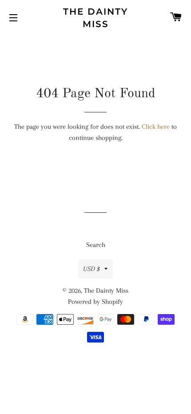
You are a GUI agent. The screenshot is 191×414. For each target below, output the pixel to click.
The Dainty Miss (95, 17)
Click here (156, 127)
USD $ (91, 269)
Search (95, 245)
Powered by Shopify (95, 302)
